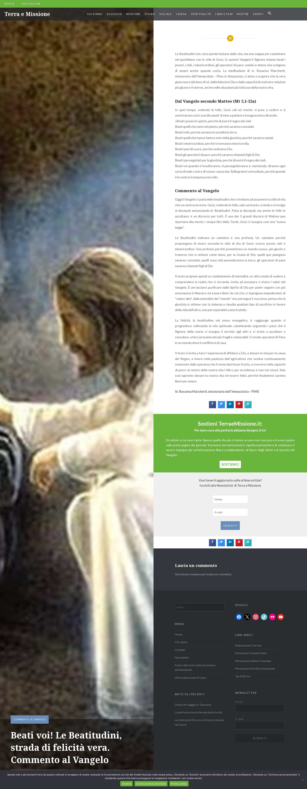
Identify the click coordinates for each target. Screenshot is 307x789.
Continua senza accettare (151, 783)
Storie (150, 13)
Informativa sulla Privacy (190, 677)
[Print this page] (248, 407)
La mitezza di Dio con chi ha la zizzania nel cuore (199, 722)
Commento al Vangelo (29, 719)
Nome (239, 701)
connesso (195, 574)
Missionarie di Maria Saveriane (255, 668)
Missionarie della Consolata (253, 660)
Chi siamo (95, 13)
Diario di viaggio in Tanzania (193, 704)
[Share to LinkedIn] (230, 407)
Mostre (243, 13)
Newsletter (182, 657)
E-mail (239, 718)
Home (178, 634)
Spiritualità (201, 13)
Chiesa (181, 13)
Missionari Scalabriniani (251, 653)
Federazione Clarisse (248, 645)
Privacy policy (179, 783)
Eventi (258, 13)
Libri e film (224, 13)
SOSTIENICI (230, 464)
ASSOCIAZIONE (31, 3)
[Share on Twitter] (221, 407)
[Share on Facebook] (212, 407)
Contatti (180, 649)
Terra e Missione (27, 14)
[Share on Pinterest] (239, 407)
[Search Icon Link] (269, 13)
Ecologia (114, 13)
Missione (133, 13)
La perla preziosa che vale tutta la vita (198, 712)
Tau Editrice (242, 676)
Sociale (165, 13)
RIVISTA (9, 3)
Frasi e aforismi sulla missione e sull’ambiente (195, 667)
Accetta (126, 783)
